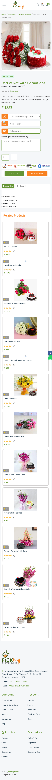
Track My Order (34, 714)
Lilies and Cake (10, 398)
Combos (11, 14)
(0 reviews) (14, 91)
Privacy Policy (8, 700)
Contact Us (6, 719)
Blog (30, 719)
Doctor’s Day (33, 747)
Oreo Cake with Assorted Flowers (18, 360)
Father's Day (33, 738)
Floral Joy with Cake (12, 265)
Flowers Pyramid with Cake (15, 551)
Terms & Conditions (10, 705)
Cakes (4, 742)
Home (4, 14)
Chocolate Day (34, 752)
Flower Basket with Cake (14, 627)
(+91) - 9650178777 (18, 681)
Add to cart (14, 173)
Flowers (5, 738)
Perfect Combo (10, 246)
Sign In (30, 705)
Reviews (20, 186)
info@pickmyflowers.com (18, 686)
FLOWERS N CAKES (24, 14)
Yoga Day (32, 742)
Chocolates (6, 752)
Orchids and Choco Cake (14, 475)
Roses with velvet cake (14, 436)
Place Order (37, 173)
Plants (4, 747)
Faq (3, 723)
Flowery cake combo (13, 513)
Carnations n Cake (12, 341)
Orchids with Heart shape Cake (17, 589)
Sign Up (31, 700)
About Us (5, 714)
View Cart (32, 709)
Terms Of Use (7, 709)
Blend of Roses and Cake (14, 303)
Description (8, 186)
